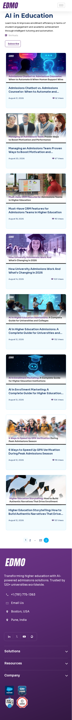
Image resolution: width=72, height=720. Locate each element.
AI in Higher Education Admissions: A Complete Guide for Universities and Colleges (34, 331)
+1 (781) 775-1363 (23, 594)
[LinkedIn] (9, 637)
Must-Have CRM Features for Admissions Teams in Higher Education (35, 210)
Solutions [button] (12, 651)
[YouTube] (24, 637)
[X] (16, 637)
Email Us (17, 603)
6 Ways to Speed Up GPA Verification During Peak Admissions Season (34, 451)
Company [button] (12, 675)
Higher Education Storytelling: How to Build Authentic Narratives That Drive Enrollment (35, 512)
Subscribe (13, 43)
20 (40, 540)
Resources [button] (13, 663)
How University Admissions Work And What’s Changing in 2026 (34, 270)
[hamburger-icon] (61, 5)
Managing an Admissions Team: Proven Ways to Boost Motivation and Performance (35, 150)
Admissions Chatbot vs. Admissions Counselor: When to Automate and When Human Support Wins (33, 90)
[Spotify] (31, 637)
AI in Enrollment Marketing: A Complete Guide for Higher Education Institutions (35, 391)
